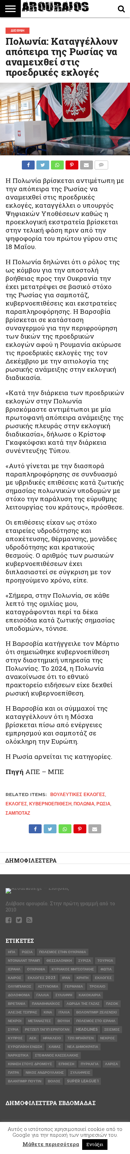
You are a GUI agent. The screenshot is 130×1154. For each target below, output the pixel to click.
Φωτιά (106, 969)
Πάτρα (13, 1072)
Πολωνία (83, 803)
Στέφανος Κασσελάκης (56, 1055)
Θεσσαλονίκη (59, 960)
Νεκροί (14, 1021)
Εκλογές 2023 (41, 978)
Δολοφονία (19, 995)
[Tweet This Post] (42, 163)
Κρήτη (82, 978)
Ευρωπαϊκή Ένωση (25, 1046)
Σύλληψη (63, 995)
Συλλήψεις (80, 1072)
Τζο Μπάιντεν (81, 1038)
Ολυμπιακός (19, 986)
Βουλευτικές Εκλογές (77, 794)
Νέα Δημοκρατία (82, 1046)
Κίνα (48, 1012)
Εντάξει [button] (94, 1144)
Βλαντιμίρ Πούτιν (24, 1081)
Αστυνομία (48, 986)
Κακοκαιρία (90, 995)
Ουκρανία (36, 969)
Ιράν (66, 978)
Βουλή (64, 1021)
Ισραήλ (14, 969)
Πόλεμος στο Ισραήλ (95, 1021)
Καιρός (14, 978)
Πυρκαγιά (89, 1064)
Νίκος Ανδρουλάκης (45, 1072)
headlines (87, 1029)
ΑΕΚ (32, 1038)
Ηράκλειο (52, 1038)
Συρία (13, 1029)
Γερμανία (74, 986)
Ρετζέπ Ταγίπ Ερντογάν (47, 1029)
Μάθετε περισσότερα (51, 1144)
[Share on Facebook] (28, 163)
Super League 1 (82, 1081)
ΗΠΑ (11, 952)
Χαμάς (55, 1046)
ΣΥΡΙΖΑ (84, 960)
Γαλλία (42, 995)
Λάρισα (111, 1064)
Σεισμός (112, 1029)
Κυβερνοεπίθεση (50, 803)
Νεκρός (107, 1038)
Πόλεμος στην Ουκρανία (62, 952)
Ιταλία (64, 1012)
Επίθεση (66, 1064)
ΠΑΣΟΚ (112, 1003)
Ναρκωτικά (18, 1055)
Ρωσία (103, 803)
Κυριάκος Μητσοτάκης (73, 969)
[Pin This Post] (71, 163)
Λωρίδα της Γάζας (83, 1003)
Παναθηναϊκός (46, 1003)
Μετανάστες (39, 1021)
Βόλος (54, 1081)
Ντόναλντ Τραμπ (24, 960)
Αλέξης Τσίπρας (22, 1012)
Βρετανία (16, 1003)
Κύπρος (15, 1038)
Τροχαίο (97, 986)
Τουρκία (105, 960)
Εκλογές (16, 803)
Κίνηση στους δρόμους (30, 1064)
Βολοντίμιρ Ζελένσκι (96, 1012)
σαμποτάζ (18, 813)
